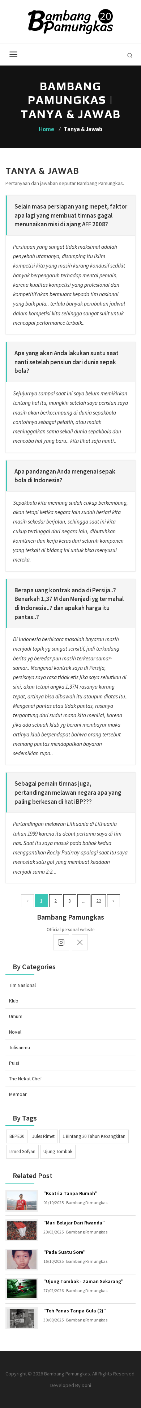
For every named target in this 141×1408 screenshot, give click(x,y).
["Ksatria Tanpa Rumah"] (21, 1201)
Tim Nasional (22, 985)
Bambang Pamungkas (86, 1202)
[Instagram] (61, 942)
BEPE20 (16, 1136)
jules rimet (43, 1136)
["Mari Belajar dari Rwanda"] (21, 1230)
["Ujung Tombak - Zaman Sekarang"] (21, 1289)
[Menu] (13, 54)
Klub (13, 1000)
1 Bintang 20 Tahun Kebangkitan (94, 1136)
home (46, 129)
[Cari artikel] (130, 55)
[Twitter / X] (80, 942)
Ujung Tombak (57, 1151)
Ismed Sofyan (22, 1151)
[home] (70, 21)
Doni (86, 1385)
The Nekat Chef (25, 1078)
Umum (15, 1016)
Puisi (14, 1063)
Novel (15, 1032)
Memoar (18, 1094)
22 (98, 901)
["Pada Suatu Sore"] (21, 1259)
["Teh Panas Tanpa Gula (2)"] (21, 1318)
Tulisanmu (19, 1047)
